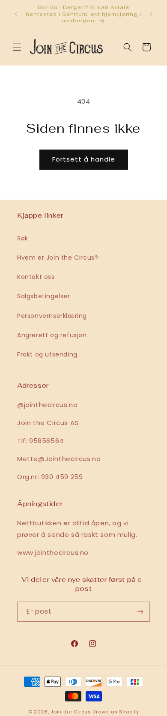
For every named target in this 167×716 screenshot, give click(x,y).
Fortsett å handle (83, 159)
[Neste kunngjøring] (151, 14)
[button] (17, 47)
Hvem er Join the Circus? (57, 257)
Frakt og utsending (47, 354)
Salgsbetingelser (43, 296)
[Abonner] (140, 612)
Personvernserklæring (52, 316)
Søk (22, 238)
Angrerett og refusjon (52, 335)
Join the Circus (71, 711)
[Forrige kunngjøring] (15, 14)
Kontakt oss (36, 277)
